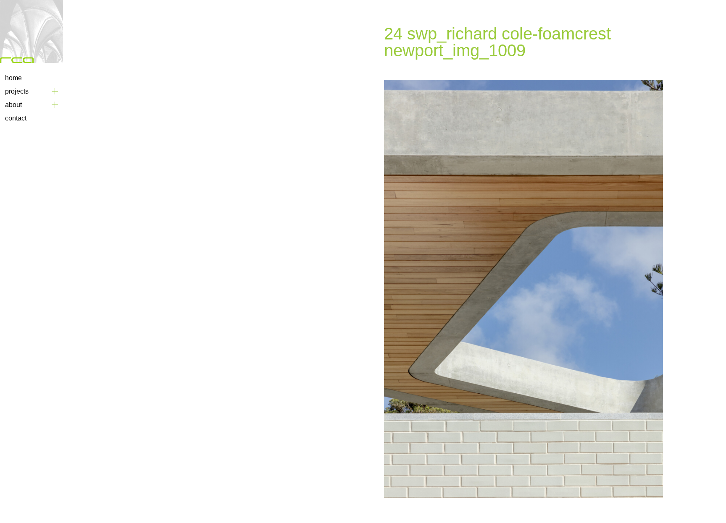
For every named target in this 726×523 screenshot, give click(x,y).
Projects (17, 91)
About (13, 104)
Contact (15, 118)
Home (13, 77)
